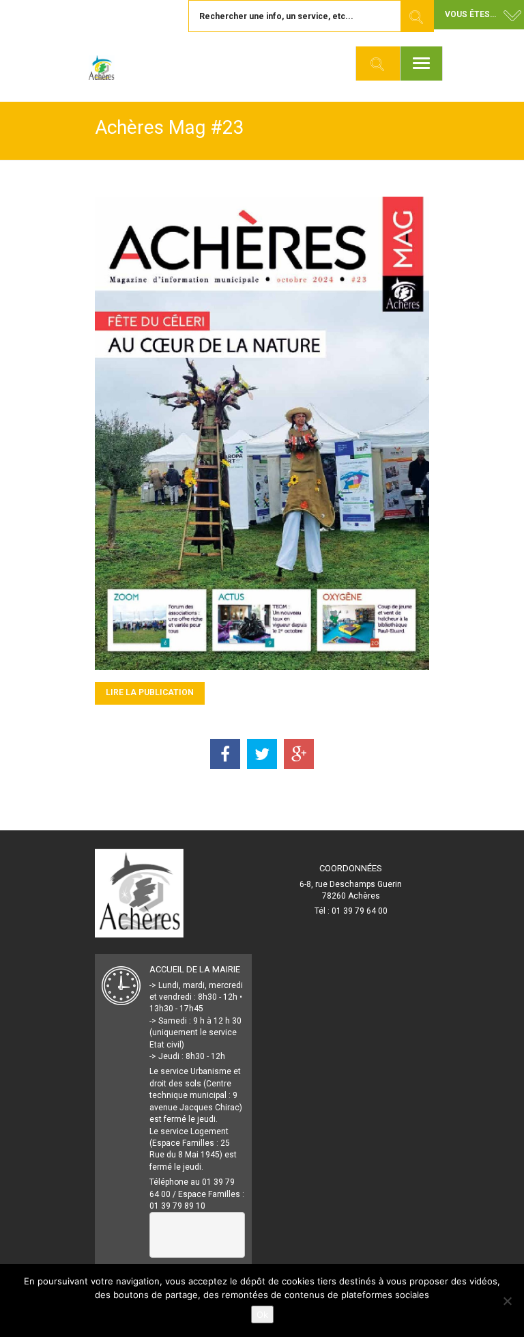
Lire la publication (150, 692)
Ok (262, 1314)
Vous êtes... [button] (470, 14)
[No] (507, 1301)
